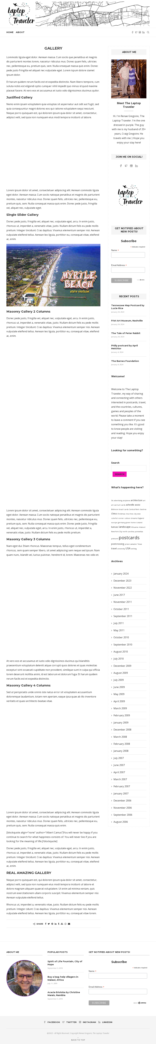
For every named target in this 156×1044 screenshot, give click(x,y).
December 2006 (122, 800)
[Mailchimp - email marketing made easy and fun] (140, 281)
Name (115, 250)
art (144, 500)
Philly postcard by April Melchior (124, 347)
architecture (136, 500)
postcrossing (117, 543)
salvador (133, 544)
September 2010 (122, 644)
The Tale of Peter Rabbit (125, 333)
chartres (143, 509)
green (128, 522)
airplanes (126, 500)
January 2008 (120, 751)
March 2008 (120, 736)
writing (133, 549)
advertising (118, 500)
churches (129, 514)
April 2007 (119, 772)
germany (121, 522)
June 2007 (119, 765)
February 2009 (121, 715)
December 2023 (122, 580)
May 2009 (118, 694)
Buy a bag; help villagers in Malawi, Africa (63, 978)
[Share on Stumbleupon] (62, 923)
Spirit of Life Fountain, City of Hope (65, 963)
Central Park (134, 509)
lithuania (134, 527)
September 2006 (122, 814)
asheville (130, 504)
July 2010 (118, 658)
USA (128, 548)
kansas (114, 526)
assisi (137, 504)
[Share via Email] (69, 923)
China (114, 513)
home (133, 522)
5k (112, 500)
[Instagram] (140, 32)
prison (127, 544)
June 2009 (119, 687)
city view (137, 514)
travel (114, 548)
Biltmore (114, 509)
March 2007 (120, 779)
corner (121, 518)
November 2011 (122, 602)
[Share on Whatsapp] (65, 923)
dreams (134, 518)
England (141, 518)
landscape (125, 526)
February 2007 (121, 786)
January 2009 (120, 722)
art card (114, 505)
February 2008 (121, 743)
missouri (142, 527)
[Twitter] (136, 32)
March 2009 (120, 708)
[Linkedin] (143, 32)
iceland (139, 522)
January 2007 (120, 793)
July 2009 (118, 680)
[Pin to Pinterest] (52, 923)
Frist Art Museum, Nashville (127, 320)
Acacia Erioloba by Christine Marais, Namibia (64, 994)
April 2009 (119, 701)
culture (127, 518)
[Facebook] (132, 32)
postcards (129, 537)
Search (115, 462)
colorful (114, 518)
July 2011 (118, 623)
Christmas (121, 514)
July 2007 (118, 758)
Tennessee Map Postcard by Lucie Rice (127, 307)
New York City (116, 531)
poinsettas (139, 531)
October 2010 (121, 637)
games (115, 411)
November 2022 (122, 587)
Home (9, 32)
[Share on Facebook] (45, 923)
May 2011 (118, 630)
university (121, 549)
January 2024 (120, 573)
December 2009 (122, 666)
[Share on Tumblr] (58, 923)
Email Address (119, 265)
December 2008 (122, 729)
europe (114, 522)
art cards (121, 505)
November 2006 (122, 807)
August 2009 (120, 673)
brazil (121, 509)
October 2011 (121, 609)
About (20, 32)
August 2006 (120, 821)
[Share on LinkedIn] (56, 923)
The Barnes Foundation (125, 361)
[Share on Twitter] (49, 923)
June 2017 (119, 595)
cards (126, 509)
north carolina (128, 531)
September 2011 (122, 616)
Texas (140, 544)
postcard (114, 539)
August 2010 (120, 651)
